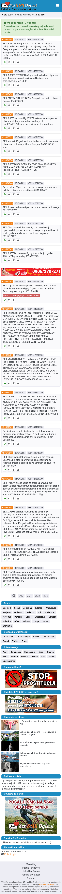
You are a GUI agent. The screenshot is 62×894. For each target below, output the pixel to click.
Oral (43, 656)
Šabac (28, 617)
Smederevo (40, 617)
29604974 (8, 160)
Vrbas (45, 621)
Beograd (7, 608)
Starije (51, 656)
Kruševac (18, 612)
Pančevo (18, 617)
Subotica (7, 621)
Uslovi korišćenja (31, 871)
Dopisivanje (29, 652)
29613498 (8, 94)
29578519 (8, 453)
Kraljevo (7, 612)
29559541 (8, 568)
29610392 (8, 137)
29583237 (8, 392)
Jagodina (27, 608)
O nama (31, 878)
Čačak (17, 608)
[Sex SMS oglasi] (19, 6)
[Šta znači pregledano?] (5, 62)
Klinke (35, 656)
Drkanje (50, 652)
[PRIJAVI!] (18, 62)
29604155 (8, 203)
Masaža (24, 656)
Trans (24, 641)
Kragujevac (51, 608)
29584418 (8, 309)
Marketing (31, 864)
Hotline (14, 656)
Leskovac (30, 612)
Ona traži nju (48, 637)
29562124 (8, 545)
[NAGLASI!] (9, 62)
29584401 (8, 355)
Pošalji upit (10, 854)
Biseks (27, 14)
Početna (18, 14)
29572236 (8, 479)
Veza (41, 652)
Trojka (15, 641)
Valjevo (26, 621)
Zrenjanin (7, 626)
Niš (39, 612)
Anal (5, 652)
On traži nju (8, 637)
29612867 (8, 114)
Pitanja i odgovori (31, 867)
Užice (16, 621)
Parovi (6, 641)
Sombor (52, 617)
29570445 (8, 507)
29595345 (8, 249)
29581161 (8, 427)
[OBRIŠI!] (13, 62)
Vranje (36, 621)
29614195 (8, 71)
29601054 (8, 223)
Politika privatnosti (31, 874)
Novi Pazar (50, 612)
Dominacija (16, 652)
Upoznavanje (9, 661)
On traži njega (23, 637)
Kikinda (38, 608)
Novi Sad (7, 617)
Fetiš (5, 656)
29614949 (8, 39)
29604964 (8, 183)
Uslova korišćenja (46, 884)
